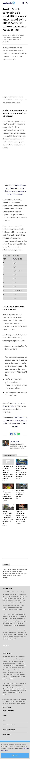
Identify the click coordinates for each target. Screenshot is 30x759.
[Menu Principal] (23, 3)
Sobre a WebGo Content (8, 725)
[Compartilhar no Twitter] (15, 434)
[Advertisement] (15, 78)
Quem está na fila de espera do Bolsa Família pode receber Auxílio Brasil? (8, 495)
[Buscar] (27, 3)
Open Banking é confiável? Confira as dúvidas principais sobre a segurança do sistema (7, 472)
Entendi (15, 755)
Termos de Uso (6, 734)
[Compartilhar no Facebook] (11, 434)
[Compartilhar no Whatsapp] (19, 434)
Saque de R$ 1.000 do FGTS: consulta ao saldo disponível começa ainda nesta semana (21, 516)
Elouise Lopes (14, 442)
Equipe (4, 720)
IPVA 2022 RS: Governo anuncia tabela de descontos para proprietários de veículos (21, 471)
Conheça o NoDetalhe (8, 711)
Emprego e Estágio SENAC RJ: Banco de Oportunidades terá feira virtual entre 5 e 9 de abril (7, 517)
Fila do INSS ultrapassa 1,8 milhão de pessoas (20, 494)
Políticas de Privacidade (8, 730)
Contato (4, 715)
